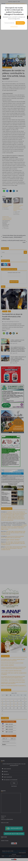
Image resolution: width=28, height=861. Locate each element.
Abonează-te (20, 23)
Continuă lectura (14, 26)
